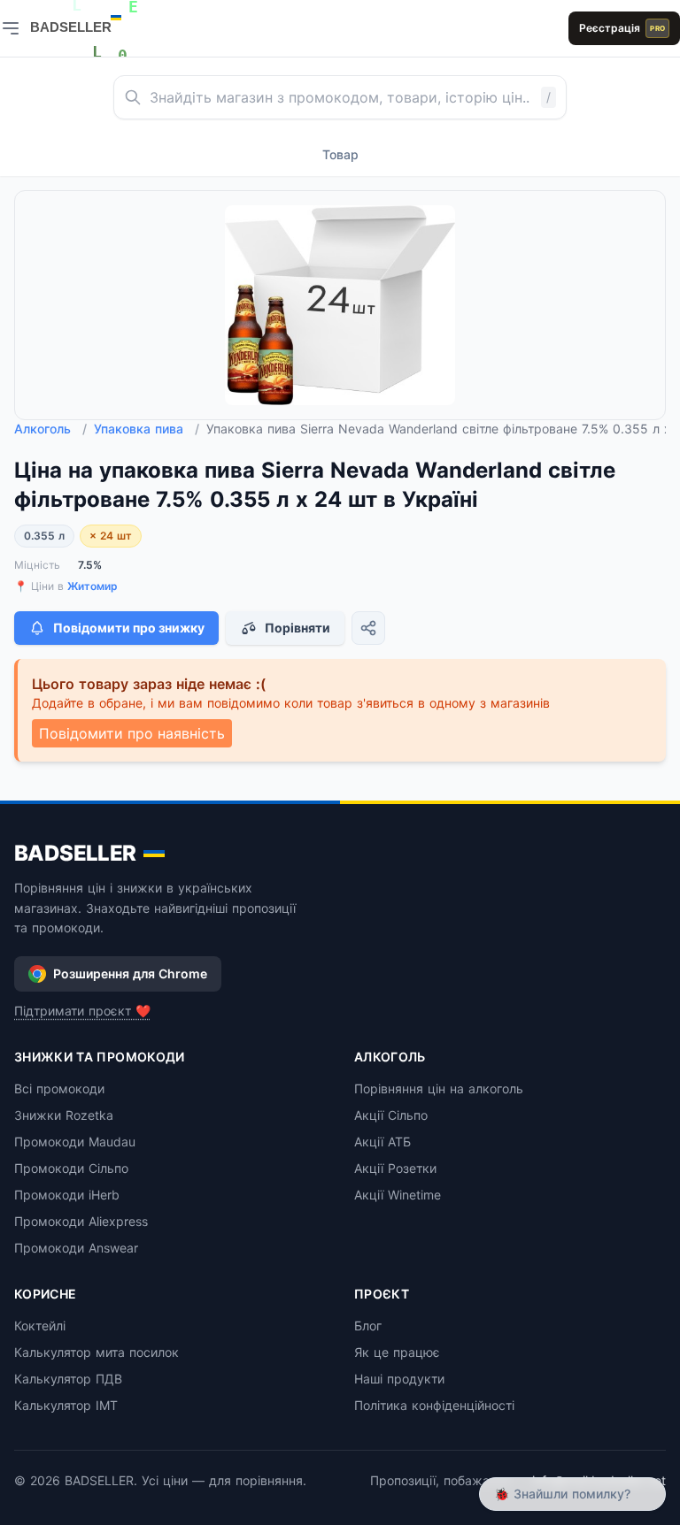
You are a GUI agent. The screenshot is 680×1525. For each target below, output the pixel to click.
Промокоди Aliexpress (81, 1221)
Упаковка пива (146, 428)
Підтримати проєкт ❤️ (82, 1010)
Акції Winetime (397, 1194)
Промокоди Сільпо (71, 1168)
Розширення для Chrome (130, 973)
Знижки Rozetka (63, 1115)
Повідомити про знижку (129, 627)
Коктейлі (40, 1325)
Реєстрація (622, 27)
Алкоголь (50, 428)
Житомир (92, 586)
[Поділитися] (368, 628)
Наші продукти (399, 1378)
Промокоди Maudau (74, 1141)
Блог (368, 1325)
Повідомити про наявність (132, 733)
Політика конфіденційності (434, 1405)
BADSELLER (75, 853)
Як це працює (397, 1352)
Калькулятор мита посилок (96, 1352)
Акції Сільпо (391, 1115)
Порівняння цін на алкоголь (438, 1088)
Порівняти (297, 627)
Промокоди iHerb (67, 1194)
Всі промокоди (59, 1088)
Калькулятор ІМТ (66, 1405)
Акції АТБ (382, 1141)
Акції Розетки (395, 1168)
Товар (340, 154)
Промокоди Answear (76, 1247)
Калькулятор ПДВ (68, 1378)
